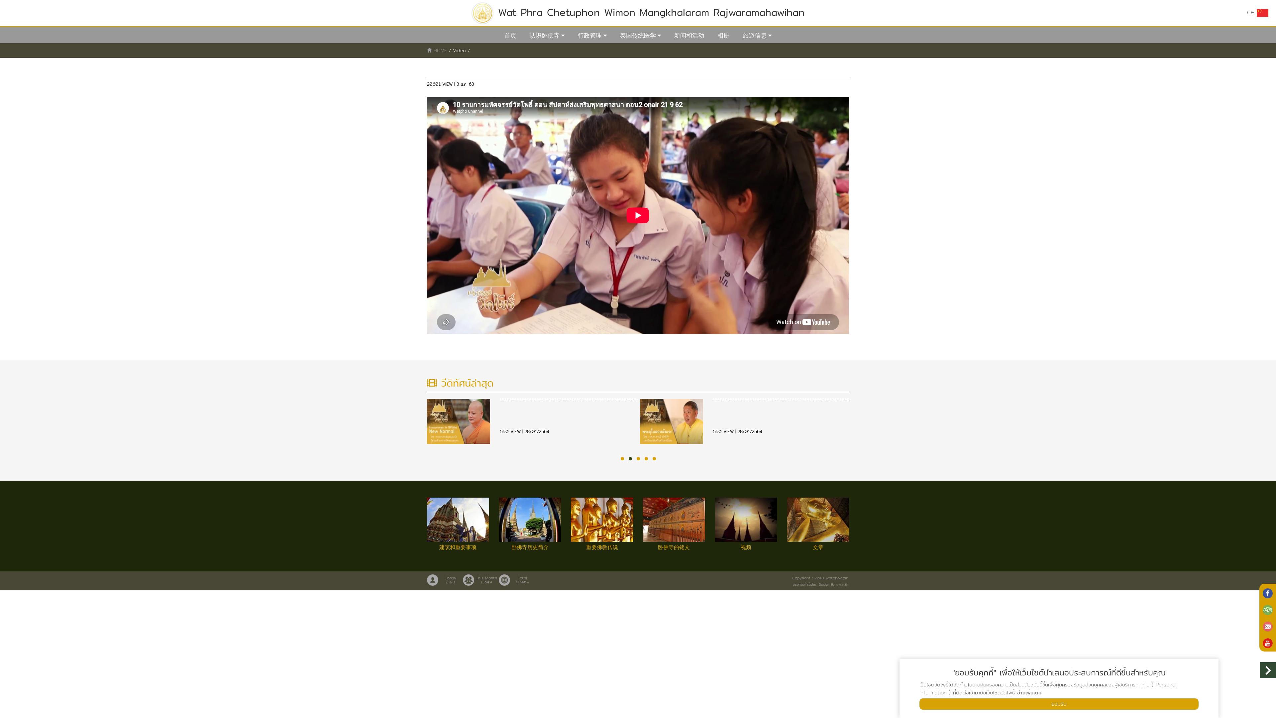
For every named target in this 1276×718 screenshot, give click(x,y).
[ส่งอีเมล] (1267, 626)
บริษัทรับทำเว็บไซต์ (805, 584)
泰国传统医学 (638, 35)
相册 (723, 35)
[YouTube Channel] (1267, 643)
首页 (510, 35)
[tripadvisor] (1267, 609)
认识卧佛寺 (545, 35)
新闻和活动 (689, 35)
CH (1252, 12)
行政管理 (590, 35)
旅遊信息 (755, 35)
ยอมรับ (1059, 704)
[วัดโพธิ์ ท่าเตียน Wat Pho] (1267, 593)
